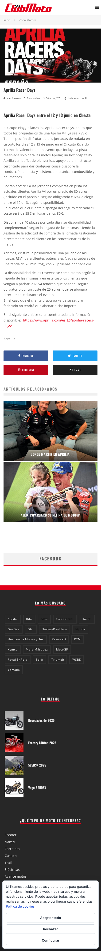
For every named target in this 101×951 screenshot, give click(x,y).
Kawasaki (59, 639)
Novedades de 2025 (41, 720)
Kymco (13, 649)
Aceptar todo (50, 918)
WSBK (76, 660)
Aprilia (10, 338)
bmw (44, 619)
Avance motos (16, 876)
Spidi (39, 660)
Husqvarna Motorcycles (26, 639)
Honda (80, 629)
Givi (31, 629)
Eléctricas (12, 869)
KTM (77, 639)
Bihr (29, 619)
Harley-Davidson (54, 629)
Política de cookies (20, 906)
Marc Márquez (37, 649)
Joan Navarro (13, 98)
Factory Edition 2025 (42, 742)
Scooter (10, 835)
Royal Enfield (17, 660)
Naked (10, 842)
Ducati (87, 619)
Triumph (57, 660)
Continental (65, 619)
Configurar (50, 940)
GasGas (13, 629)
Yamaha (14, 670)
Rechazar (50, 929)
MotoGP (62, 649)
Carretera (12, 849)
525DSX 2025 (37, 765)
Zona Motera (33, 98)
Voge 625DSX (37, 787)
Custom (11, 855)
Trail (8, 862)
